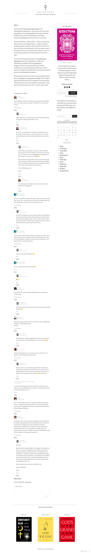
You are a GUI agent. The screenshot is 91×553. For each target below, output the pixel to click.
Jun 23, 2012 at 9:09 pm (23, 212)
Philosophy (63, 159)
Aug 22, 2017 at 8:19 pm (21, 417)
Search (74, 116)
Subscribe (72, 92)
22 (72, 132)
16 (75, 130)
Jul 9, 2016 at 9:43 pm (20, 399)
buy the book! (67, 26)
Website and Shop (67, 84)
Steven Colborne (24, 146)
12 (64, 130)
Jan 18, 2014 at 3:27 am (23, 364)
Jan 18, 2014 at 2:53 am (20, 349)
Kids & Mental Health (23, 127)
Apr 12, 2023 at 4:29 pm (23, 303)
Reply (15, 110)
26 (64, 135)
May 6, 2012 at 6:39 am (23, 114)
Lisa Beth (18, 416)
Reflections (45, 12)
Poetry (62, 162)
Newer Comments (18, 478)
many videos (31, 33)
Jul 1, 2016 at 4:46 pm (18, 382)
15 (72, 130)
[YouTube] (67, 87)
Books (61, 146)
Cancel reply (28, 482)
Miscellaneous (64, 155)
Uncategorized (64, 171)
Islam (61, 153)
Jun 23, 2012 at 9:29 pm (23, 276)
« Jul (66, 139)
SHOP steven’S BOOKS (45, 507)
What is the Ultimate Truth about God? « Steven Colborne (24, 381)
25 (61, 135)
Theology (62, 168)
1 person (19, 107)
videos (39, 78)
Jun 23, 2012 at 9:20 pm (21, 232)
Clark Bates (19, 398)
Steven (20, 113)
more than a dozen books (31, 29)
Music (61, 157)
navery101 (19, 287)
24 (58, 135)
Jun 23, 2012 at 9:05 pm (21, 195)
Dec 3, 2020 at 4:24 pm (25, 147)
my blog (21, 78)
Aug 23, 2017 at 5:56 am (23, 441)
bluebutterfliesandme (21, 194)
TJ (23, 482)
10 (58, 130)
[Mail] (69, 87)
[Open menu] (45, 2)
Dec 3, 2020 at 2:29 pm (23, 129)
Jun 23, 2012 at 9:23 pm (23, 250)
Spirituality (63, 166)
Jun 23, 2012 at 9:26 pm (21, 263)
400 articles (17, 33)
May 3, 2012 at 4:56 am (21, 97)
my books (24, 38)
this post (36, 154)
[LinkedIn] (65, 87)
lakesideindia (19, 317)
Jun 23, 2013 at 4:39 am (21, 318)
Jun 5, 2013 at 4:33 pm (20, 289)
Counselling (63, 151)
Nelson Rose (19, 96)
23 (75, 132)
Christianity (63, 148)
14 (69, 130)
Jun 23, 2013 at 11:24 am (23, 335)
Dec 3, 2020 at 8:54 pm (25, 180)
